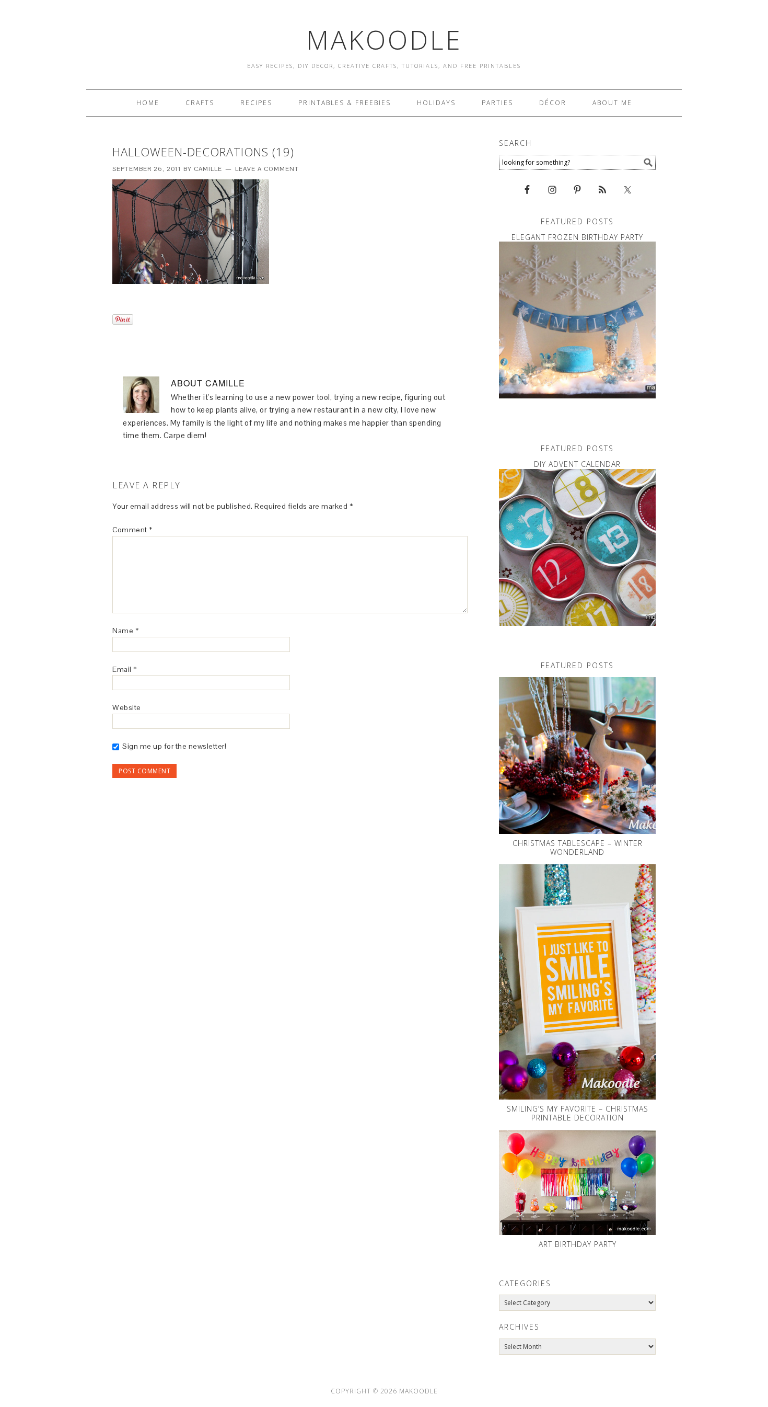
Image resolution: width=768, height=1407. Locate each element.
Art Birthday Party (577, 1244)
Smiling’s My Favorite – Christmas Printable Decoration (577, 1113)
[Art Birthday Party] (577, 1182)
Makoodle (384, 40)
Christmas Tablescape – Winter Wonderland (578, 847)
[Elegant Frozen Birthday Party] (577, 320)
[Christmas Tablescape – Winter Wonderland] (577, 755)
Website (126, 707)
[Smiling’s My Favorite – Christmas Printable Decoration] (577, 982)
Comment (132, 529)
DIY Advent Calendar (577, 464)
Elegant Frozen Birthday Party (577, 237)
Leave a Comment (267, 169)
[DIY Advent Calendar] (577, 547)
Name (125, 630)
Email (124, 669)
